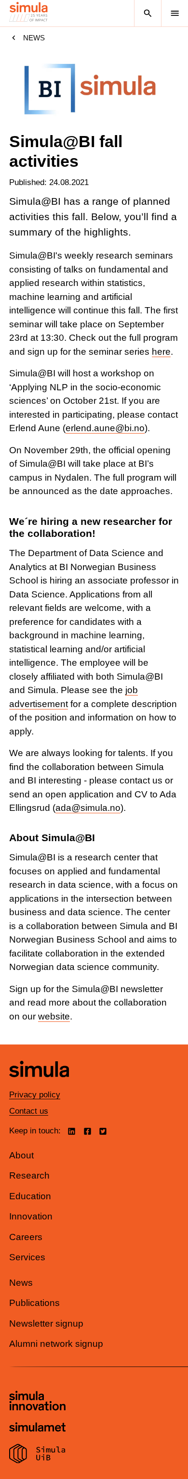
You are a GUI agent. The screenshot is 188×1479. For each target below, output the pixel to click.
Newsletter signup (46, 1323)
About (21, 1155)
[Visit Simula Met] (37, 1428)
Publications (34, 1303)
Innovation (31, 1216)
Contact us (28, 1111)
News (34, 38)
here (161, 352)
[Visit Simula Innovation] (37, 1402)
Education (30, 1196)
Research (29, 1175)
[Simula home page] (39, 1084)
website (54, 1016)
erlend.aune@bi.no (105, 428)
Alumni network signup (56, 1344)
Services (27, 1257)
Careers (25, 1237)
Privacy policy (34, 1094)
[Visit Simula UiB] (37, 1455)
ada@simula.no (88, 808)
